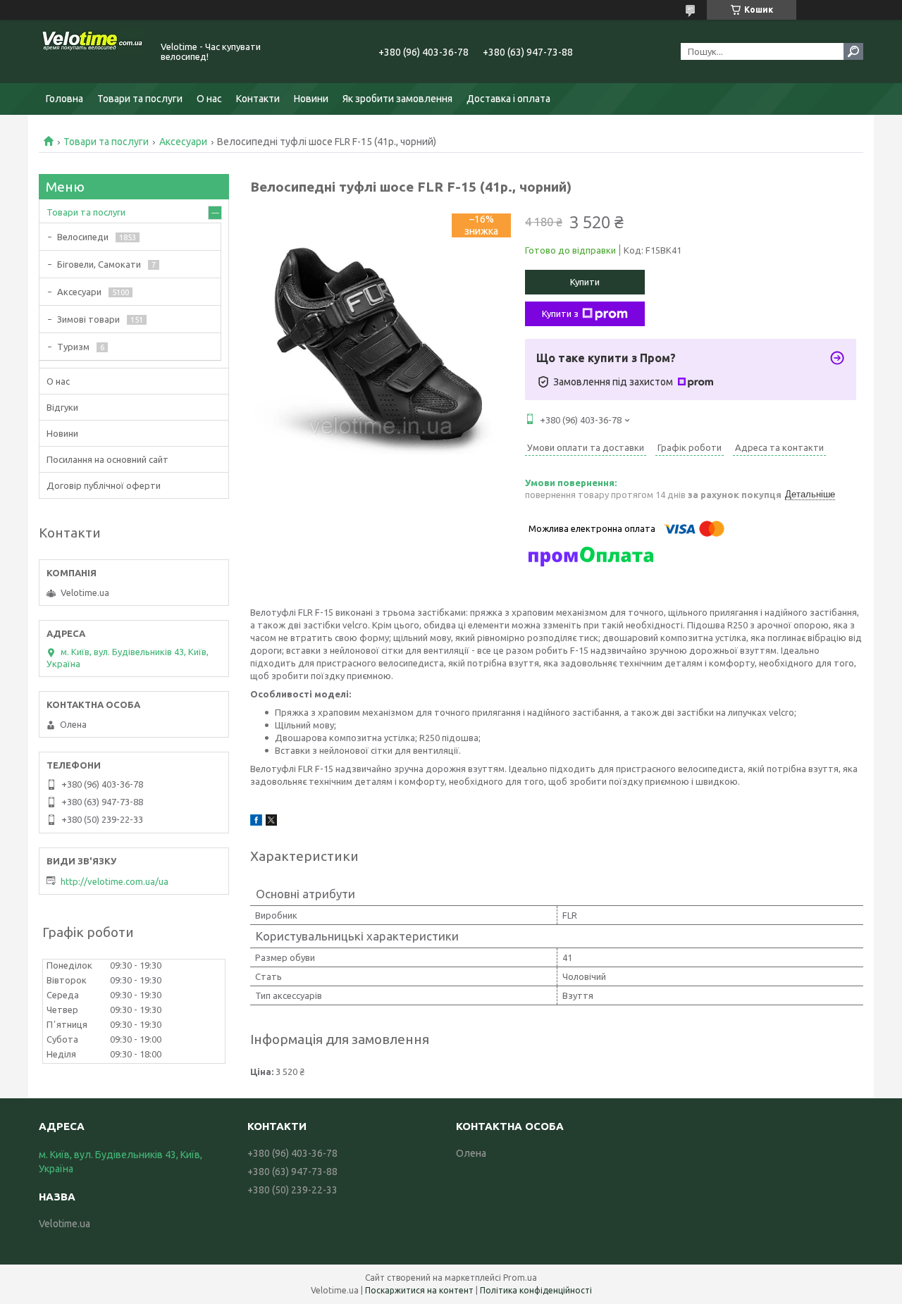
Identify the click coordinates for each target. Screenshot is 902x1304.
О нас (209, 98)
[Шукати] (853, 51)
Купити (585, 282)
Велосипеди (83, 237)
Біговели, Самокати (99, 264)
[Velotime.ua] (91, 51)
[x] (271, 822)
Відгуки (62, 407)
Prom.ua (520, 1277)
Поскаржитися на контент (419, 1290)
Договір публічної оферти (104, 485)
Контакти (258, 98)
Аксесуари (183, 141)
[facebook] (256, 822)
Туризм (73, 347)
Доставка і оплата (508, 98)
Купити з (560, 313)
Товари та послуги (140, 98)
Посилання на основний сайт (107, 459)
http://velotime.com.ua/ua (114, 881)
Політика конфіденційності (536, 1290)
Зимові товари (88, 319)
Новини (311, 98)
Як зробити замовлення (397, 98)
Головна (64, 98)
